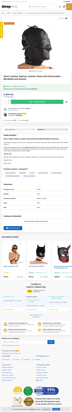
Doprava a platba (41, 367)
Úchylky (32, 173)
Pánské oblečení (11, 173)
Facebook (27, 359)
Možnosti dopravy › (21, 86)
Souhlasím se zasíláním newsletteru (11, 345)
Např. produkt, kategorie (39, 6)
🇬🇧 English (39, 380)
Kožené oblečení (57, 173)
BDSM (8, 13)
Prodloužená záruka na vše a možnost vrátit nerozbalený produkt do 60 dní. (19, 331)
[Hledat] (30, 7)
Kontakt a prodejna (7, 367)
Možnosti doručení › (13, 110)
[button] (69, 6)
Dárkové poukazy (7, 372)
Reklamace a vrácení (8, 375)
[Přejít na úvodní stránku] (10, 6)
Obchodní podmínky (42, 377)
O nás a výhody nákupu (9, 377)
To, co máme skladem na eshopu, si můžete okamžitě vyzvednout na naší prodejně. (54, 325)
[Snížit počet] (9, 103)
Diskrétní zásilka (7, 370)
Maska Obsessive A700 (11, 266)
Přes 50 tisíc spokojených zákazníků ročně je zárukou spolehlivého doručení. (54, 331)
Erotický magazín (7, 380)
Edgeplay (22, 173)
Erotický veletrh (40, 370)
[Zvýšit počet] (9, 101)
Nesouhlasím (46, 409)
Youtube (16, 359)
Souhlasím (56, 409)
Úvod (3, 13)
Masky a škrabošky (18, 13)
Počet (6, 102)
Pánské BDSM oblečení (12, 176)
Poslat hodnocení (14, 228)
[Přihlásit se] (60, 7)
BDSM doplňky (43, 173)
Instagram (37, 359)
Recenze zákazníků (42, 372)
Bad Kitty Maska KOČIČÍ (36, 266)
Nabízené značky (41, 375)
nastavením (33, 409)
